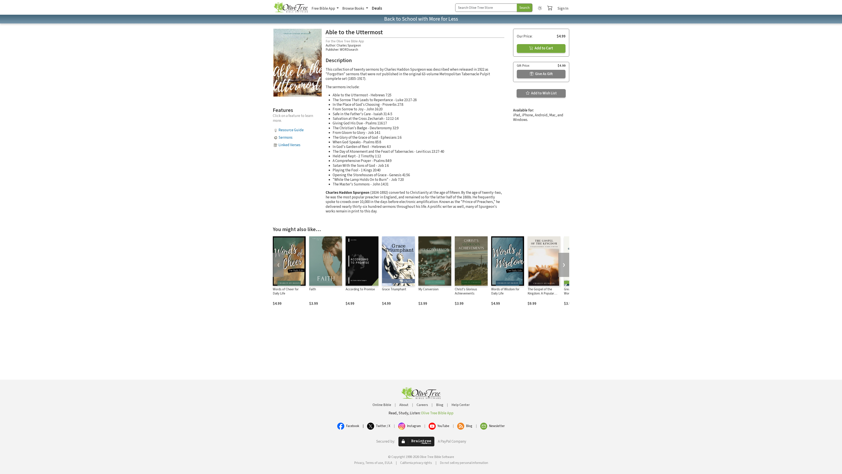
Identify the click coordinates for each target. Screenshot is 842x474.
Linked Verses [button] (289, 145)
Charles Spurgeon (349, 45)
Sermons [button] (285, 137)
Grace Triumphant (394, 289)
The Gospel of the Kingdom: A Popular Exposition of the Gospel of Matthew (541, 295)
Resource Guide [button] (291, 130)
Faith (312, 289)
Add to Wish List (543, 93)
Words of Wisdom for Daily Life (505, 291)
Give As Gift (543, 74)
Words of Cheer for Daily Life (286, 291)
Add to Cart (543, 48)
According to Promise (360, 289)
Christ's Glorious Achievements (466, 291)
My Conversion (428, 289)
